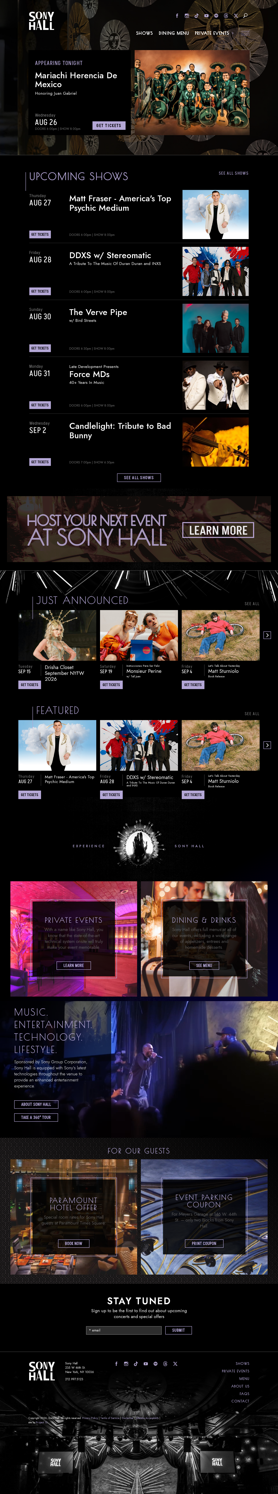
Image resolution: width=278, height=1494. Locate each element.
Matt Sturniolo (223, 671)
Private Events (212, 33)
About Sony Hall (36, 1105)
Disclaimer (128, 1418)
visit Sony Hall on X (235, 15)
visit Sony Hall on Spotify (216, 15)
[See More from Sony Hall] (139, 561)
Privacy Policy (90, 1418)
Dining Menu (174, 33)
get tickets (108, 126)
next (267, 635)
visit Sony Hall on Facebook (176, 15)
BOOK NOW (73, 1244)
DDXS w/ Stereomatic (110, 255)
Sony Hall (41, 20)
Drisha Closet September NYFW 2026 (64, 673)
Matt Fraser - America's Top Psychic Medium (120, 203)
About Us (240, 1386)
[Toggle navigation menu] (245, 33)
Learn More (74, 966)
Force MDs (89, 374)
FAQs (245, 1394)
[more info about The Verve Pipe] (215, 328)
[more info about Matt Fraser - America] (215, 214)
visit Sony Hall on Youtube (206, 15)
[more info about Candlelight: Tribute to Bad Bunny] (215, 442)
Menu (244, 1379)
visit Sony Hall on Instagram (186, 15)
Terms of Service (109, 1418)
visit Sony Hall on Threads (225, 15)
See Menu (204, 966)
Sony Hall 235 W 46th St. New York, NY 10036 (79, 1367)
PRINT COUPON (204, 1244)
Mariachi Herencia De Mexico (76, 79)
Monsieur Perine (144, 671)
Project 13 (41, 1422)
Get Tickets (29, 685)
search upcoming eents (245, 15)
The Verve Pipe (98, 312)
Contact (240, 1401)
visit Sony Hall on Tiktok (196, 15)
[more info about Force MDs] (215, 385)
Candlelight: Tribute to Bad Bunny (120, 430)
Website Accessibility (147, 1418)
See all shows (234, 173)
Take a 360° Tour (36, 1118)
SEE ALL (252, 604)
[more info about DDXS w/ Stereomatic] (215, 271)
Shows (144, 33)
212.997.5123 (74, 1379)
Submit (178, 1330)
